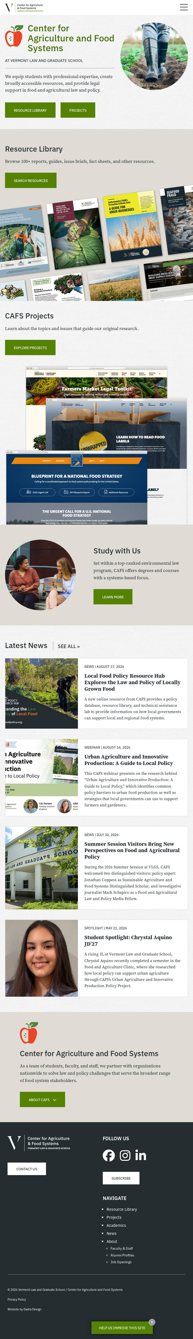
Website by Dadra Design (24, 1309)
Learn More (113, 596)
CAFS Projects (29, 315)
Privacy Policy (17, 1299)
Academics (116, 1225)
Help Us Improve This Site (122, 1327)
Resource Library (30, 110)
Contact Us (26, 1168)
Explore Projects (30, 347)
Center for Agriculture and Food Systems (39, 1143)
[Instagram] (125, 1154)
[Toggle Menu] (184, 7)
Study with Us (117, 550)
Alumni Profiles (122, 1254)
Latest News (42, 645)
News (112, 1233)
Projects (77, 110)
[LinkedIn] (140, 1154)
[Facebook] (109, 1154)
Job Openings (121, 1261)
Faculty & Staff (122, 1248)
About (112, 1241)
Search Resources (31, 180)
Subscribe (121, 1178)
